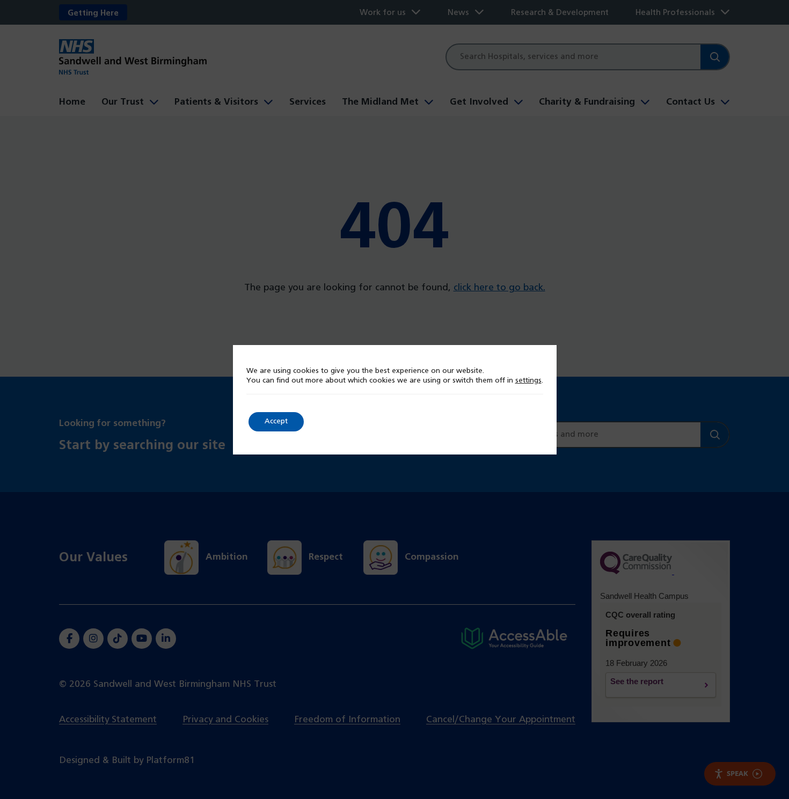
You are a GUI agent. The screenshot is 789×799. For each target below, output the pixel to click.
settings (528, 380)
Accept (276, 421)
